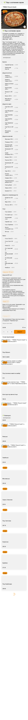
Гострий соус (11, 214)
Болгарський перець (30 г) (11, 145)
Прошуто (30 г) (11, 92)
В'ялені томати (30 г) (11, 174)
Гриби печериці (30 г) (11, 153)
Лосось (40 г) (11, 205)
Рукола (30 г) (11, 160)
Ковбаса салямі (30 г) (11, 76)
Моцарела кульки (11, 131)
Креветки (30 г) (11, 198)
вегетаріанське (6, 57)
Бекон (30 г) (10, 96)
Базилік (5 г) (10, 191)
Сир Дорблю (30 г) (11, 119)
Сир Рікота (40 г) (11, 127)
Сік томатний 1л (11, 249)
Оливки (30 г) (11, 178)
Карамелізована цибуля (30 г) (11, 181)
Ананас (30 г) (11, 157)
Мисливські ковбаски (11, 99)
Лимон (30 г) (10, 188)
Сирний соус (10, 221)
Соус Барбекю (11, 224)
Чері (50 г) (10, 171)
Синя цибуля (10, 185)
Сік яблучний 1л (11, 258)
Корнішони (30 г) (11, 167)
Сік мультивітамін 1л (11, 263)
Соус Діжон (10, 211)
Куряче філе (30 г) (11, 88)
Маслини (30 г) (11, 139)
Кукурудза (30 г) (11, 149)
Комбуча (9, 267)
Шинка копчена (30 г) (11, 84)
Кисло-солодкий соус (11, 228)
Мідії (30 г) (10, 202)
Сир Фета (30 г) (11, 107)
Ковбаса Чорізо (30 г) (11, 80)
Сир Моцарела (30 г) (11, 111)
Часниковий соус (11, 218)
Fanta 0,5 (9, 245)
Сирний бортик (11, 65)
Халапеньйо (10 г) (11, 163)
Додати (19, 332)
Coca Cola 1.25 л (11, 242)
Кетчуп (9, 231)
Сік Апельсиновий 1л (11, 254)
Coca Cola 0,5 (11, 238)
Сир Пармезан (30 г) (11, 123)
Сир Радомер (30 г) (11, 115)
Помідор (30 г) (11, 142)
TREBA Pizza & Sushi (9, 7)
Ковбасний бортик (11, 68)
